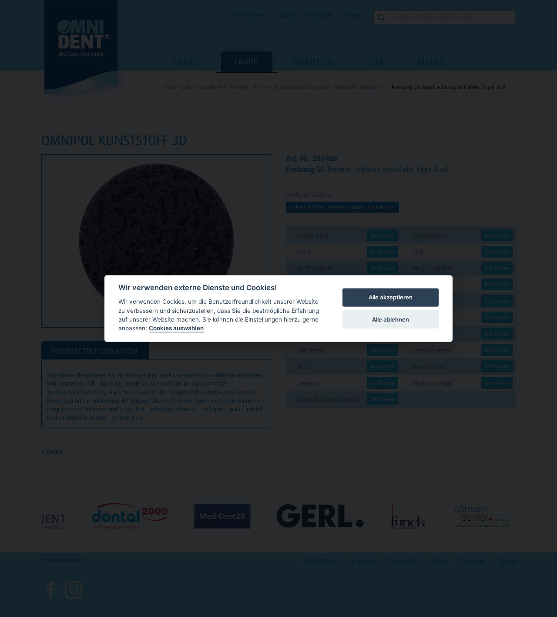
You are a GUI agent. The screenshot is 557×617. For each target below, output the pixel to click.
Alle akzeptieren (391, 297)
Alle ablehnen (390, 318)
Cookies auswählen (176, 328)
